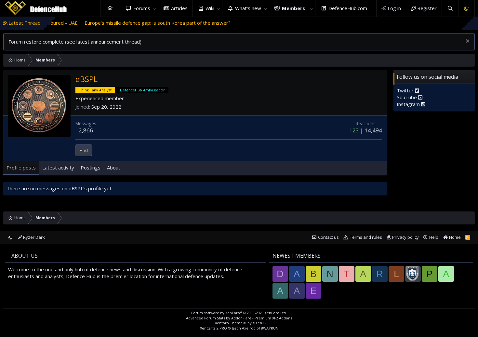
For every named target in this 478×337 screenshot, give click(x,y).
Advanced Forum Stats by (239, 318)
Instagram (409, 104)
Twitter (406, 90)
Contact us (328, 237)
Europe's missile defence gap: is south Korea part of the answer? (148, 23)
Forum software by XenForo (239, 312)
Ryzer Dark (33, 237)
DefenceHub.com (347, 8)
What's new (248, 8)
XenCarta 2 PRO (213, 328)
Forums (141, 8)
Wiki (210, 8)
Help (433, 237)
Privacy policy (405, 237)
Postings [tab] (90, 167)
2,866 (86, 130)
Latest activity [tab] (58, 167)
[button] (154, 8)
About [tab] (113, 167)
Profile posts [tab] (21, 167)
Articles (179, 8)
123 (354, 130)
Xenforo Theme (241, 322)
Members (293, 8)
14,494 (373, 130)
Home (110, 8)
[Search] (450, 8)
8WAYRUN (269, 328)
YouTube (407, 97)
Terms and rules (366, 237)
